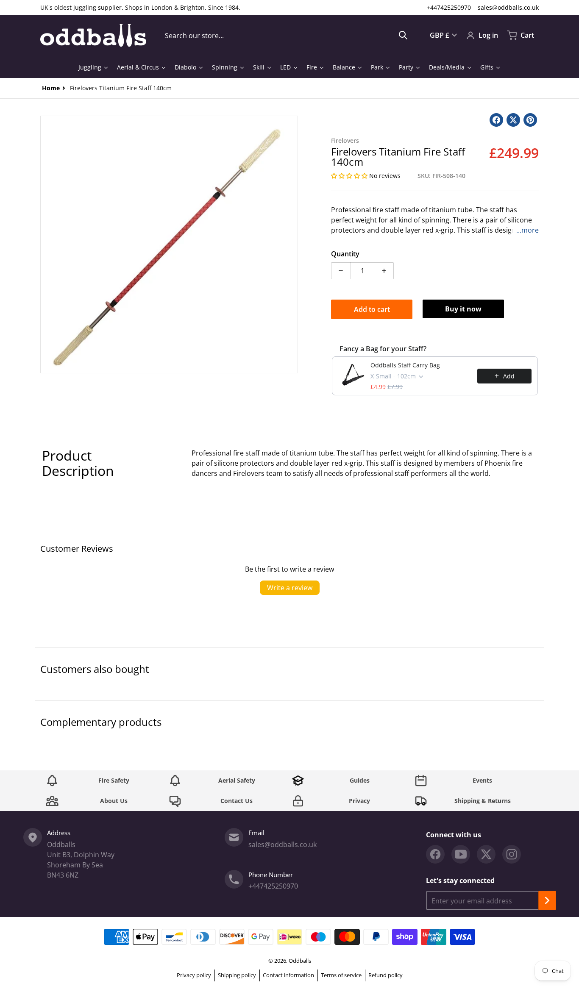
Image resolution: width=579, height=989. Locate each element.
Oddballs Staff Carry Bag (405, 365)
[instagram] (511, 854)
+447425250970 (449, 7)
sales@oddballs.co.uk (508, 7)
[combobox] (286, 35)
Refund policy (385, 975)
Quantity (345, 253)
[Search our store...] (403, 35)
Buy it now (463, 309)
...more (527, 230)
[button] (350, 176)
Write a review (289, 587)
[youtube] (460, 854)
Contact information (288, 975)
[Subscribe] (547, 900)
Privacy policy (194, 975)
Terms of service (341, 975)
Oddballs (300, 960)
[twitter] (486, 854)
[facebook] (435, 854)
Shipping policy (237, 975)
